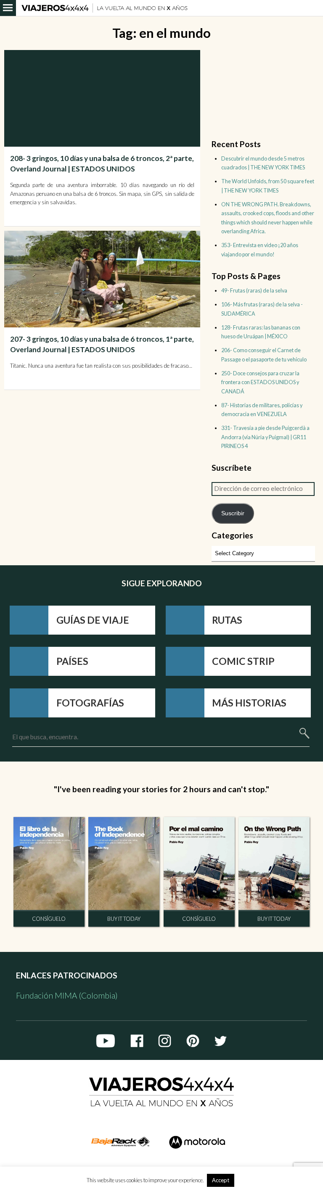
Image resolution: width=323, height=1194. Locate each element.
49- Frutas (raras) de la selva (254, 290)
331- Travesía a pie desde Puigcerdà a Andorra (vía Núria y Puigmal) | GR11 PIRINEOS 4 (265, 436)
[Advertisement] (103, 425)
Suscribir (232, 513)
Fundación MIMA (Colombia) (67, 995)
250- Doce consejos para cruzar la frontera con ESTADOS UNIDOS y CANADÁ (260, 382)
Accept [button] (220, 1180)
